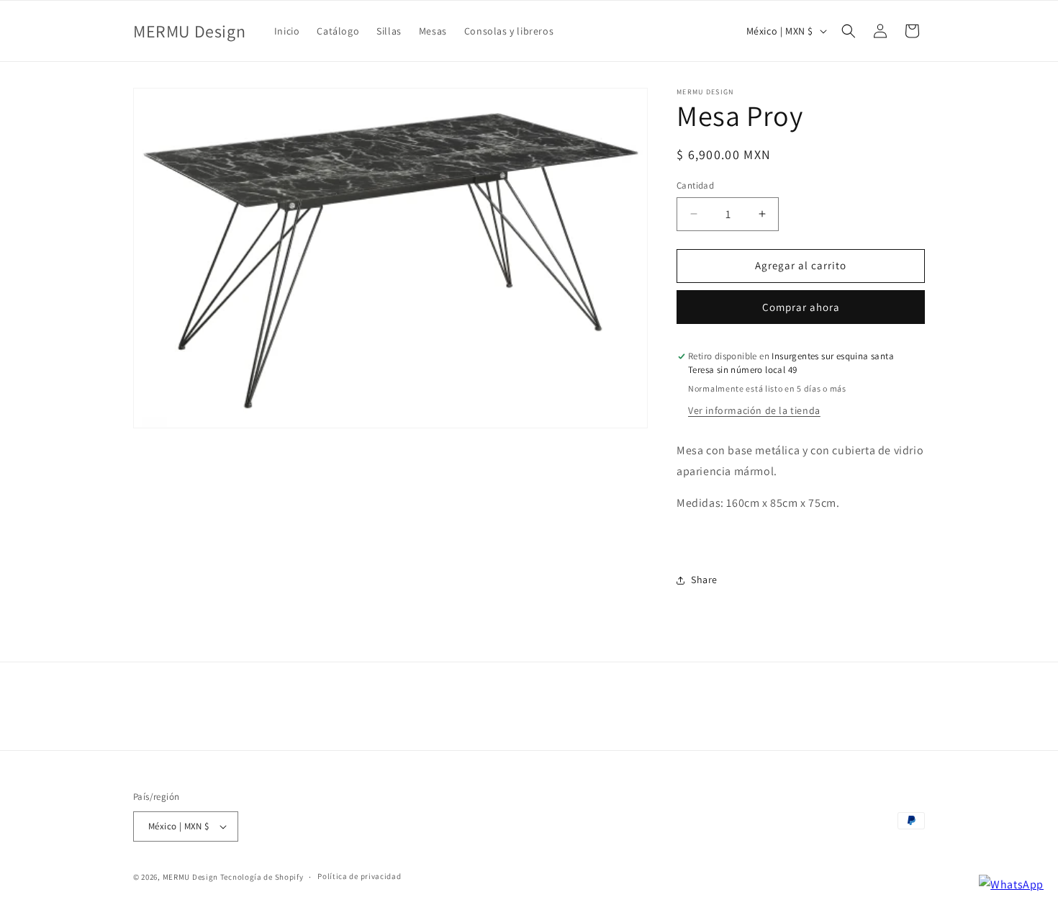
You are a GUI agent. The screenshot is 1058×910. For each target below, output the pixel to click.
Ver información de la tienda (754, 410)
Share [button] (704, 579)
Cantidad (695, 185)
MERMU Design (190, 877)
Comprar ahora (801, 307)
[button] (848, 31)
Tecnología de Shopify (262, 877)
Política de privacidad (359, 876)
